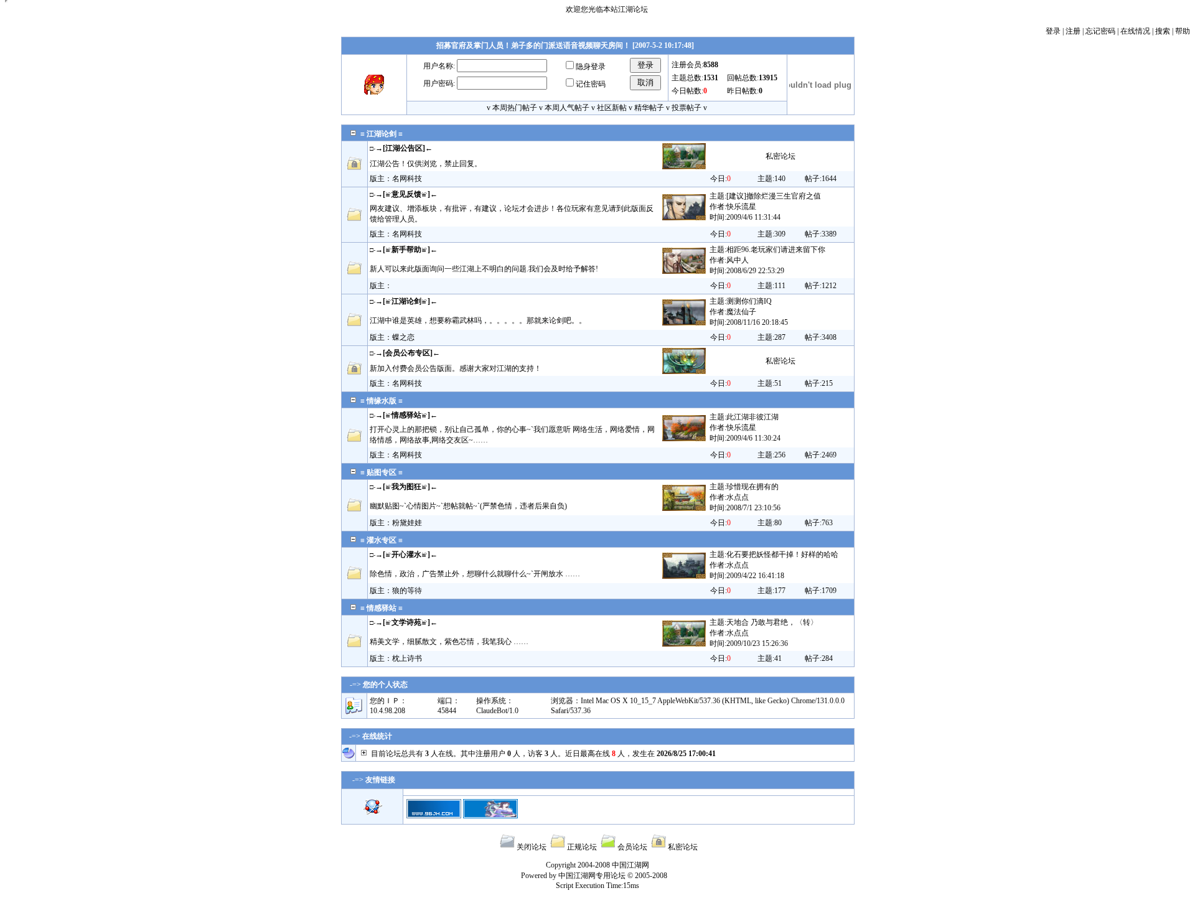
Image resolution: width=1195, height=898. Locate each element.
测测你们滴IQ (749, 301)
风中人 (737, 260)
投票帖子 (686, 107)
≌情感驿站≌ (406, 415)
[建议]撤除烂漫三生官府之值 (773, 196)
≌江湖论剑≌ (406, 301)
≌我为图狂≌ (406, 486)
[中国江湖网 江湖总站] (433, 815)
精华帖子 (649, 107)
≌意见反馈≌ (406, 194)
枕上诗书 (407, 658)
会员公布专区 (407, 352)
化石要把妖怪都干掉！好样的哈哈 (782, 554)
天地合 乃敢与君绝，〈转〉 (772, 622)
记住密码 (591, 84)
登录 (1053, 31)
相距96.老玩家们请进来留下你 (775, 249)
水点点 (737, 497)
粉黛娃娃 (407, 522)
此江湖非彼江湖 (752, 417)
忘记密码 (1100, 31)
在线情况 (1135, 31)
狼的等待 (407, 590)
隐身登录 (591, 66)
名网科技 (407, 178)
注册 (1073, 31)
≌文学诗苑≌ (406, 622)
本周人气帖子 (567, 107)
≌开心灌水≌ (406, 554)
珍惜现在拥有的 (752, 486)
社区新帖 (612, 107)
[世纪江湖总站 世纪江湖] (490, 815)
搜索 (1162, 31)
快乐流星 (741, 206)
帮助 (1182, 31)
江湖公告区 (404, 148)
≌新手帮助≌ (406, 249)
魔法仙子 (741, 311)
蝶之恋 (403, 337)
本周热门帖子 (514, 107)
